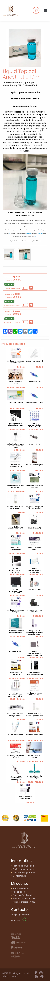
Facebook (39, 233)
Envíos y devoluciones (23, 869)
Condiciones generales (24, 872)
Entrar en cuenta (21, 888)
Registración (19, 891)
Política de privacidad (23, 865)
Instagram (29, 233)
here (10, 233)
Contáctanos (19, 875)
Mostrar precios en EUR (24, 898)
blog (35, 236)
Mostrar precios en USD (24, 902)
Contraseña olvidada (23, 895)
